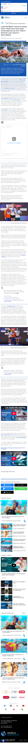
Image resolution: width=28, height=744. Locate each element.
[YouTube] (23, 706)
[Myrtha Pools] (14, 692)
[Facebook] (5, 706)
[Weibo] (14, 709)
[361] (6, 692)
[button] (7, 485)
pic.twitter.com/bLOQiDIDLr (16, 371)
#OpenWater (17, 291)
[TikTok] (17, 706)
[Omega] (6, 697)
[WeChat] (22, 709)
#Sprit (8, 370)
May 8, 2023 (7, 301)
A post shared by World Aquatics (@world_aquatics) (14, 158)
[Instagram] (11, 706)
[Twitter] (6, 709)
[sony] (14, 697)
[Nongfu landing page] (21, 692)
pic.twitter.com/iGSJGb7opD (12, 298)
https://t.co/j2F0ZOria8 (10, 297)
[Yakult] (21, 697)
